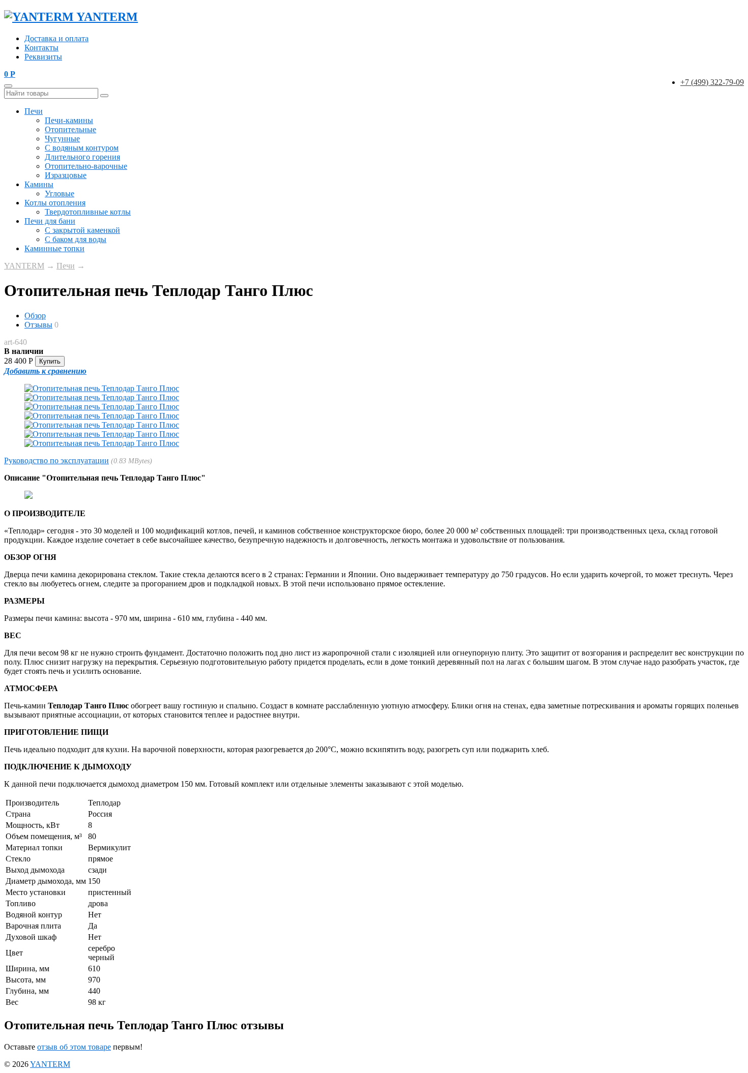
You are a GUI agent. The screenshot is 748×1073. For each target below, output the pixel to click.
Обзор (35, 315)
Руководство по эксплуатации (56, 460)
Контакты (41, 47)
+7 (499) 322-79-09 (712, 82)
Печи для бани (49, 221)
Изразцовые (66, 175)
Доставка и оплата (56, 38)
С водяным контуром (82, 147)
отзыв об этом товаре (74, 1046)
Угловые (59, 193)
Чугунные (62, 138)
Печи (33, 111)
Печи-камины (69, 120)
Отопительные (70, 129)
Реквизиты (43, 56)
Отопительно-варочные (86, 166)
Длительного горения (82, 157)
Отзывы (38, 324)
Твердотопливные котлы (88, 211)
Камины (38, 184)
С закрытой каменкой (82, 230)
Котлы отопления (54, 202)
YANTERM (24, 265)
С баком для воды (75, 239)
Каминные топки (54, 248)
